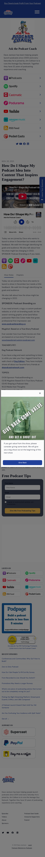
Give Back (22, 462)
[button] (40, 393)
